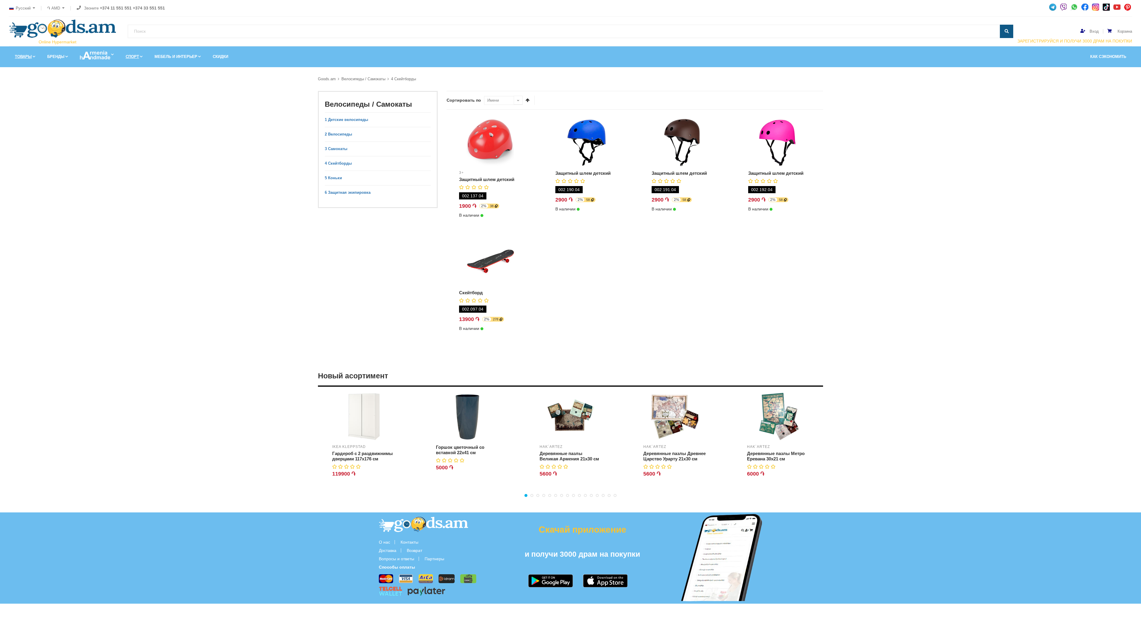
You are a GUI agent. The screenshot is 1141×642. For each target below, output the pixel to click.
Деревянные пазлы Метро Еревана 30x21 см (776, 456)
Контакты (409, 542)
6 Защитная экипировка (348, 192)
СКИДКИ (220, 56)
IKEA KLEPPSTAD (349, 447)
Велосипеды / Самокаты (363, 79)
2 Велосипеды (338, 134)
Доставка (387, 550)
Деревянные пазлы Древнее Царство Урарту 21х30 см (674, 456)
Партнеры (434, 559)
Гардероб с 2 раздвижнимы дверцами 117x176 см (362, 456)
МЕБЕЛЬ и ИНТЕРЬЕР (176, 56)
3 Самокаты (336, 149)
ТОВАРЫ (23, 56)
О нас (384, 542)
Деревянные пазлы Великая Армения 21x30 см (569, 456)
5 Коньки (333, 178)
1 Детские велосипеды (346, 119)
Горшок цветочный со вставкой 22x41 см (460, 450)
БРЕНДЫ (55, 56)
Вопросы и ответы (396, 559)
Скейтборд (471, 292)
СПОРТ (132, 56)
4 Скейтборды (403, 79)
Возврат (414, 550)
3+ (461, 173)
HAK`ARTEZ (551, 447)
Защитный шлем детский (486, 179)
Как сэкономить (1108, 56)
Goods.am (327, 79)
